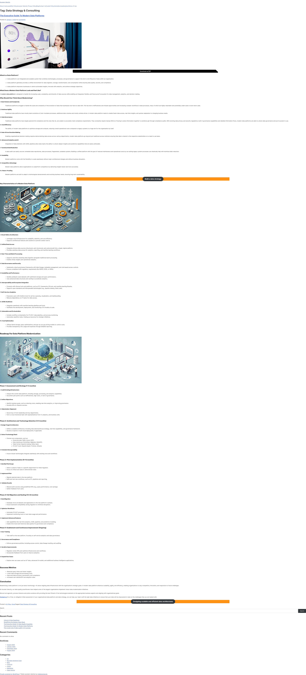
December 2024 (12, 648)
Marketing (10, 668)
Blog (37, 6)
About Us (3, 6)
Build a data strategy (153, 179)
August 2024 (11, 650)
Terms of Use (73, 6)
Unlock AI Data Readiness (11, 620)
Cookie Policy (50, 6)
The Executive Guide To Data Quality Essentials (18, 624)
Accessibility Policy (11, 6)
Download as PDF (145, 71)
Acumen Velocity (5, 2)
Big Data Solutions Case (14, 660)
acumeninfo (22, 19)
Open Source (11, 670)
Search (2, 608)
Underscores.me (42, 674)
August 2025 (11, 645)
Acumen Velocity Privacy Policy (26, 6)
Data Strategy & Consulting (28, 604)
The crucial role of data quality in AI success (17, 628)
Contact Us (42, 6)
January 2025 (11, 646)
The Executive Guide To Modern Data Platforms (22, 15)
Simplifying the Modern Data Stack (14, 622)
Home (56, 6)
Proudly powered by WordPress (10, 674)
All (7, 604)
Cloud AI (9, 664)
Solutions (66, 6)
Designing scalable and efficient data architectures (153, 602)
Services (60, 6)
